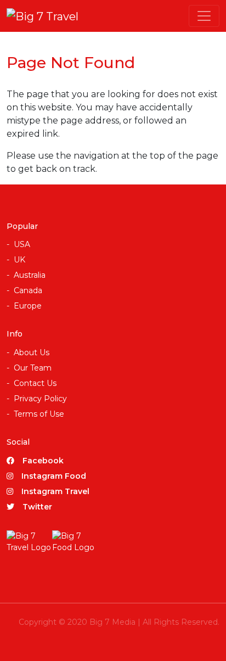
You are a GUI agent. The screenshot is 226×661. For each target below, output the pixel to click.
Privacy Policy (40, 399)
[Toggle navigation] (204, 16)
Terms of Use (39, 414)
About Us (31, 352)
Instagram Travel (55, 491)
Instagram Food (53, 476)
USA (22, 244)
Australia (30, 275)
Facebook (43, 461)
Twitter (37, 507)
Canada (28, 290)
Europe (28, 306)
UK (19, 260)
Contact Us (35, 383)
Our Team (33, 368)
